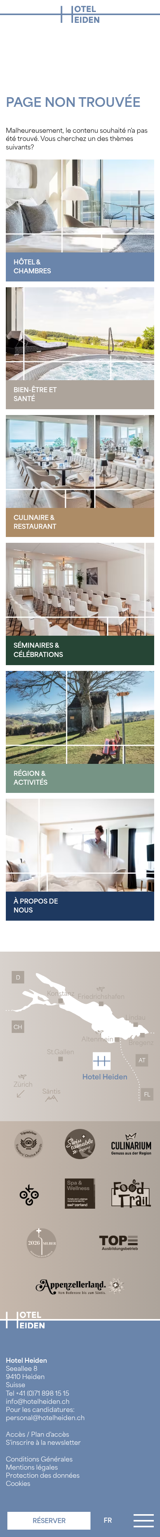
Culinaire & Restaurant (35, 522)
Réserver (49, 1521)
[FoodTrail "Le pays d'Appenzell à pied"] (131, 1193)
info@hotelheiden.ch (38, 1401)
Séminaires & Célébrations (38, 650)
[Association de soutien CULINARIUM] (131, 1143)
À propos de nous (36, 906)
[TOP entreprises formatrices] (118, 1242)
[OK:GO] (28, 1193)
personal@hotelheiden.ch (45, 1418)
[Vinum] (41, 1242)
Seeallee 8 (21, 1368)
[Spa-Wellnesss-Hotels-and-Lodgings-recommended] (80, 1193)
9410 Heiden (25, 1377)
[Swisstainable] (80, 1143)
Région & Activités (30, 778)
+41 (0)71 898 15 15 (42, 1393)
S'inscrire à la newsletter (43, 1442)
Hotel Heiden (26, 1360)
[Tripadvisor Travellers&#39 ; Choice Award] (28, 1143)
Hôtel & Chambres (32, 267)
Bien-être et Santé (35, 394)
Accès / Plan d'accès (37, 1434)
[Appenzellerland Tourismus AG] (80, 1286)
